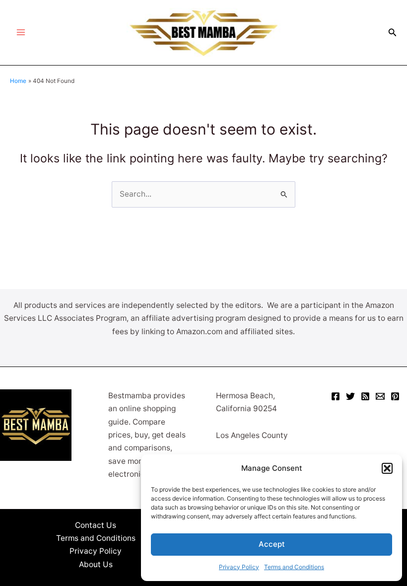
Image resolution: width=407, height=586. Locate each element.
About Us (96, 564)
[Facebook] (335, 396)
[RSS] (365, 396)
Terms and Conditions (294, 567)
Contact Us (95, 525)
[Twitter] (350, 396)
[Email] (380, 396)
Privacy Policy (239, 567)
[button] (387, 468)
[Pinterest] (395, 396)
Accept (272, 544)
